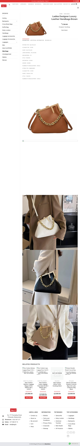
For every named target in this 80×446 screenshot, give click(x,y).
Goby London (6, 30)
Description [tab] (25, 40)
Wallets (4, 57)
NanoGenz (48, 444)
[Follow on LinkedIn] (78, 1)
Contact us (34, 415)
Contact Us (66, 4)
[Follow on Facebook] (73, 1)
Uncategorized (6, 54)
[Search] (9, 4)
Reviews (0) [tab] (48, 40)
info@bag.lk (13, 424)
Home (60, 13)
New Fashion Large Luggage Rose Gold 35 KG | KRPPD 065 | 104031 (43, 386)
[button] (74, 4)
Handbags (31, 4)
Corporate (46, 425)
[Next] (77, 384)
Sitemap (45, 428)
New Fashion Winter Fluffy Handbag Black (57, 384)
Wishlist (45, 415)
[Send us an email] (76, 1)
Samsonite (59, 415)
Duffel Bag (5, 27)
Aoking (4, 18)
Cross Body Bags (48, 4)
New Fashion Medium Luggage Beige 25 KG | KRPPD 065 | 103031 (29, 386)
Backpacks (38, 4)
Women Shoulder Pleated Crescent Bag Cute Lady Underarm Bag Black (71, 386)
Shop (32, 426)
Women (4, 60)
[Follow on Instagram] (75, 1)
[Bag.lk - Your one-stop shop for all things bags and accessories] (3, 6)
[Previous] (22, 384)
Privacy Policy (47, 423)
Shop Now (15, 4)
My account (34, 421)
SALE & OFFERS (58, 4)
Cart (32, 424)
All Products (59, 428)
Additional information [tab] (37, 40)
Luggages (23, 4)
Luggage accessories (8, 36)
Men (3, 45)
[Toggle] (17, 21)
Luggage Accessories (8, 39)
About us (33, 418)
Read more (29, 397)
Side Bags (5, 51)
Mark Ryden (59, 425)
